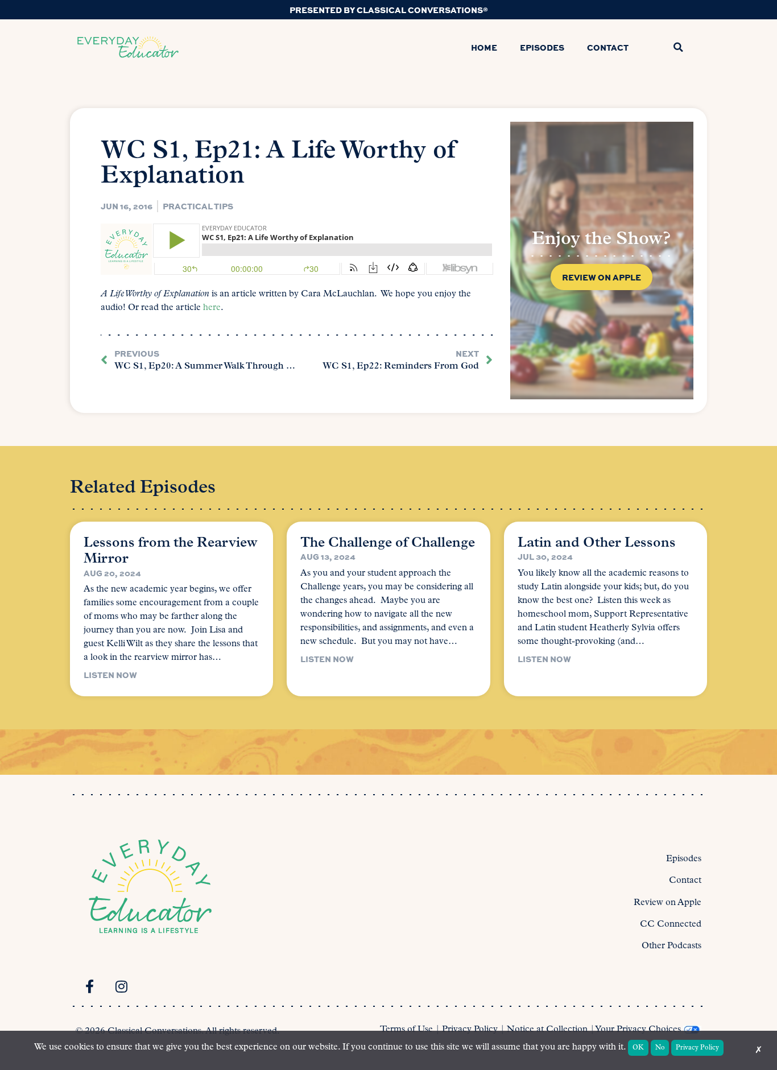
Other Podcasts (671, 946)
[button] (678, 47)
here (212, 307)
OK (638, 1047)
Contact (608, 47)
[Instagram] (121, 986)
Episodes (542, 47)
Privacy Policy (470, 1029)
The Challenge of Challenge (387, 543)
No (660, 1047)
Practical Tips (198, 206)
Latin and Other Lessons (597, 543)
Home (484, 47)
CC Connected (670, 924)
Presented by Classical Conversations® (389, 9)
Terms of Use (406, 1029)
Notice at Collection (547, 1029)
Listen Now (110, 674)
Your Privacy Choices (638, 1029)
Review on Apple (667, 902)
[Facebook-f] (89, 986)
